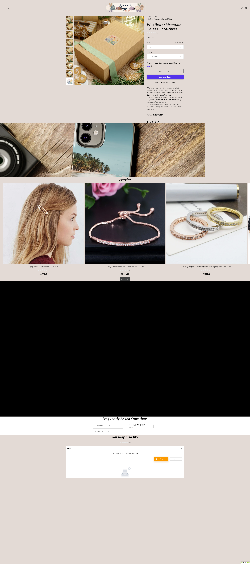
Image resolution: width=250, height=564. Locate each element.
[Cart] (246, 8)
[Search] (8, 8)
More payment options (165, 82)
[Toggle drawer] (4, 7)
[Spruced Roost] (125, 7)
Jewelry (125, 179)
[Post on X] (150, 122)
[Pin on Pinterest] (153, 122)
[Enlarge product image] (109, 50)
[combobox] (176, 459)
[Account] (242, 8)
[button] (158, 122)
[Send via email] (155, 122)
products (155, 16)
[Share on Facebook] (148, 122)
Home (149, 16)
